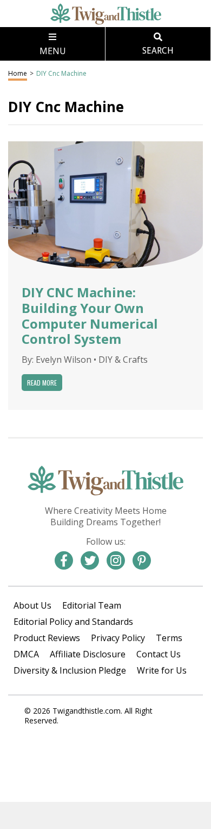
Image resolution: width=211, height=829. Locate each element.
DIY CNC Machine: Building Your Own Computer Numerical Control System (90, 315)
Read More (42, 382)
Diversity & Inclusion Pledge (70, 670)
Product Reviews (47, 638)
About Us (32, 605)
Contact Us (158, 654)
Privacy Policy (118, 638)
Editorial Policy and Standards (73, 622)
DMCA (26, 654)
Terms (169, 638)
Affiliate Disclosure (88, 654)
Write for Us (162, 670)
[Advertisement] (105, 815)
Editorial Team (91, 605)
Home (17, 73)
